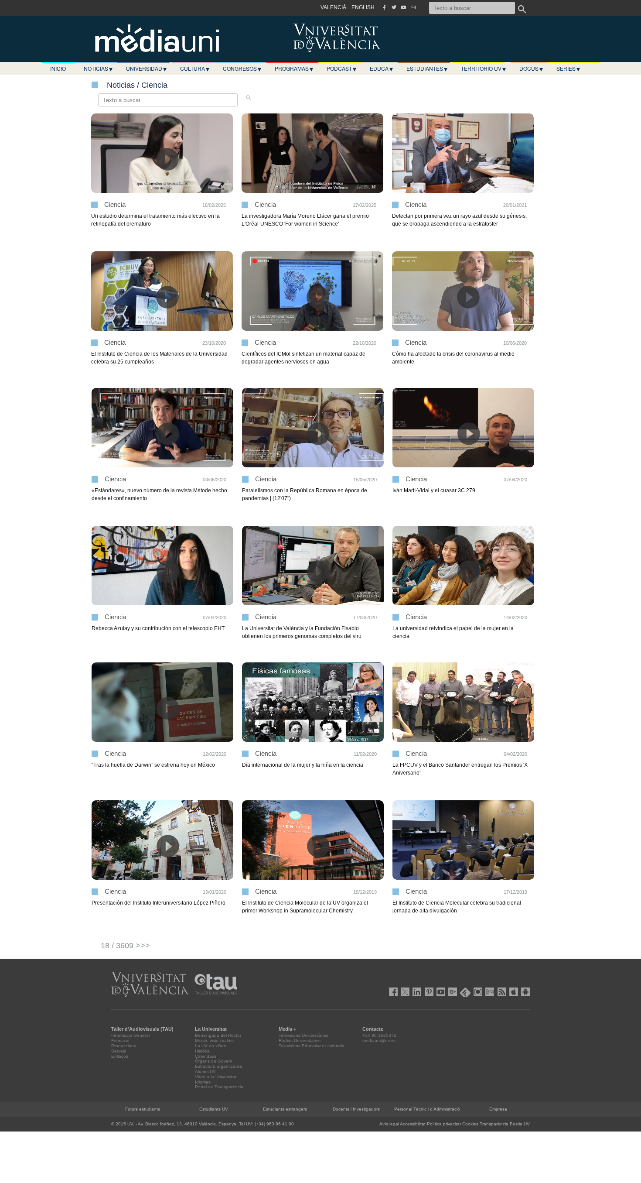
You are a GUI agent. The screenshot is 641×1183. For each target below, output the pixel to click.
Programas (294, 68)
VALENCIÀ (333, 7)
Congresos (242, 68)
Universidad (146, 68)
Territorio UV (483, 68)
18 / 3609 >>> (125, 945)
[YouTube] (403, 7)
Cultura (194, 68)
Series (568, 68)
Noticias (98, 68)
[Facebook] (384, 7)
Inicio (58, 68)
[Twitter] (394, 7)
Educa (381, 68)
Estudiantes (426, 68)
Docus (531, 68)
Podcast (341, 68)
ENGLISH (363, 7)
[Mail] (413, 7)
